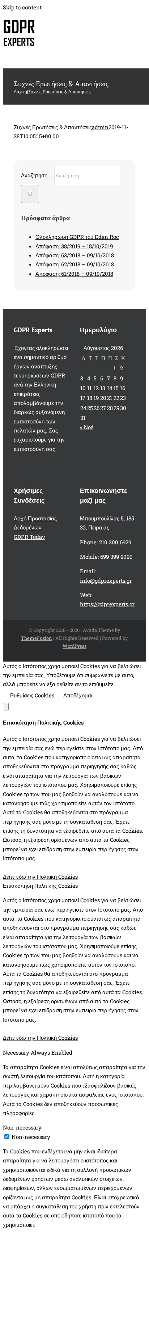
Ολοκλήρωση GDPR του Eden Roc (77, 236)
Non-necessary (31, 1136)
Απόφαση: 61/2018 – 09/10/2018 (74, 273)
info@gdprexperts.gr (106, 580)
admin (100, 127)
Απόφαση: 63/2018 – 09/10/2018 (74, 255)
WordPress (74, 646)
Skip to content (22, 7)
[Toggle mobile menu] (5, 57)
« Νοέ (86, 427)
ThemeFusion (36, 638)
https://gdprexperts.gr (107, 604)
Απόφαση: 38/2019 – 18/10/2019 (74, 246)
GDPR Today (29, 536)
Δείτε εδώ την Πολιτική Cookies (40, 876)
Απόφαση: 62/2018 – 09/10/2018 (74, 264)
